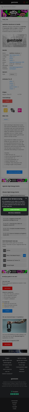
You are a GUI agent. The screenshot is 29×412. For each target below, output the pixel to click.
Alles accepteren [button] (14, 209)
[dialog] (14, 206)
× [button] (26, 198)
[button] (14, 213)
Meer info (9, 206)
